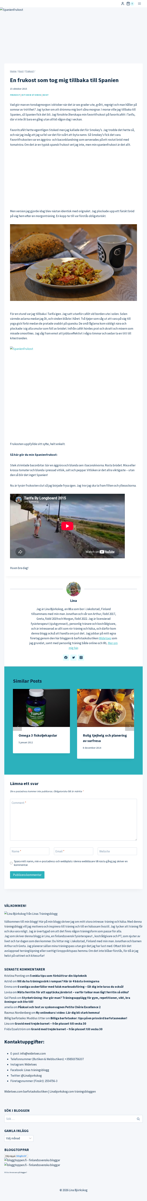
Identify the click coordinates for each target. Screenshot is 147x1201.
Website (104, 851)
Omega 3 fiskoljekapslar (38, 735)
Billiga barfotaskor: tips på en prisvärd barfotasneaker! (89, 1018)
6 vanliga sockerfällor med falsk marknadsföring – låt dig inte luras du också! (71, 987)
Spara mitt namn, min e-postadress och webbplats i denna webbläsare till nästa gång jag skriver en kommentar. (71, 863)
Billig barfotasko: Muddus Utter (24, 1018)
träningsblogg (13, 926)
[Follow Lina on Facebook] (66, 658)
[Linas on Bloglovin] (73, 1156)
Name (16, 851)
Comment (19, 803)
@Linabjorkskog (31, 1076)
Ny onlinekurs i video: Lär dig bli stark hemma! (68, 1013)
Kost (46, 95)
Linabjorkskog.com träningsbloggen (73, 1091)
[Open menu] (139, 3)
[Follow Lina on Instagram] (81, 658)
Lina (73, 600)
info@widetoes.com (33, 1053)
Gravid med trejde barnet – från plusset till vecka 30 (50, 1024)
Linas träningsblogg (36, 1070)
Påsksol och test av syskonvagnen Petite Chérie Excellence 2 (59, 1007)
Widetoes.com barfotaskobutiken (26, 1091)
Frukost (15, 95)
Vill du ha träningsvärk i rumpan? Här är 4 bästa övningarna (58, 981)
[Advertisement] (73, 178)
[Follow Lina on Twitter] (73, 658)
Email (59, 851)
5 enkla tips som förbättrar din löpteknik (58, 976)
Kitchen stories (31, 95)
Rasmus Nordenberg (17, 1013)
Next (129, 726)
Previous (17, 726)
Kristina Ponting (14, 976)
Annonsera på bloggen (18, 1172)
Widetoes (105, 638)
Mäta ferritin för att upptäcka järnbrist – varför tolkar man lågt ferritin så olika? (73, 992)
